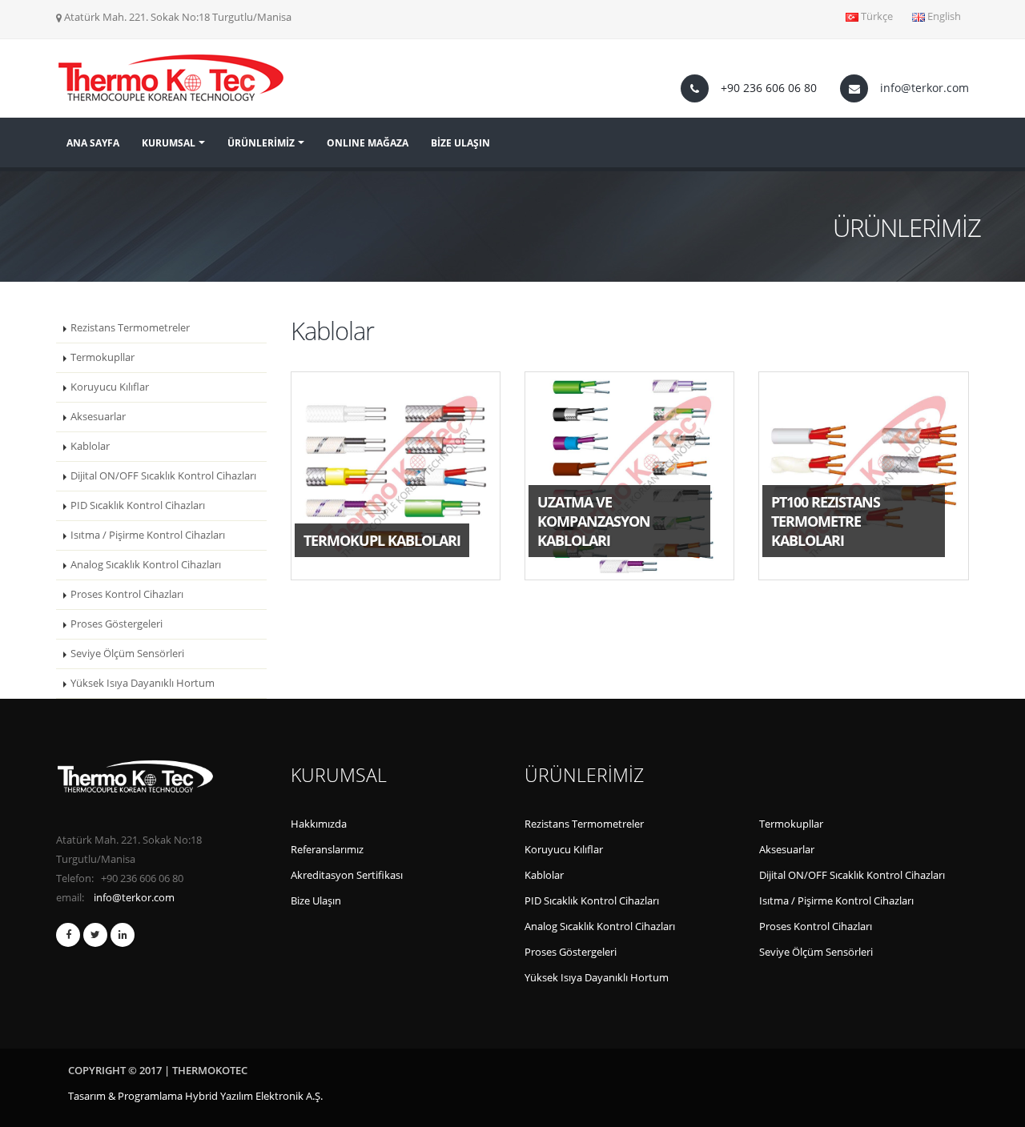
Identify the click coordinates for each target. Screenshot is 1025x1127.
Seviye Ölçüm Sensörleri (127, 653)
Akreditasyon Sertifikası (347, 875)
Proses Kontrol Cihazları (126, 594)
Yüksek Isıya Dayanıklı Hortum (142, 683)
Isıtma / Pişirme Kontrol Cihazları (147, 535)
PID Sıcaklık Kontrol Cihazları (137, 505)
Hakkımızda (319, 824)
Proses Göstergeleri (116, 624)
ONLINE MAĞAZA (367, 143)
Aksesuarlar (98, 416)
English (943, 16)
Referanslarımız (327, 849)
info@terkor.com (924, 87)
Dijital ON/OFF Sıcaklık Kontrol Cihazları (163, 476)
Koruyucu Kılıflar (109, 387)
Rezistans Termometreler (130, 328)
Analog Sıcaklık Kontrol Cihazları (145, 565)
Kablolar (90, 446)
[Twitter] (95, 935)
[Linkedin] (123, 935)
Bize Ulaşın (316, 901)
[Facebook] (68, 935)
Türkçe (875, 16)
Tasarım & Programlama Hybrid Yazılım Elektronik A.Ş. (195, 1096)
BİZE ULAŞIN (460, 143)
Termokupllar (102, 357)
